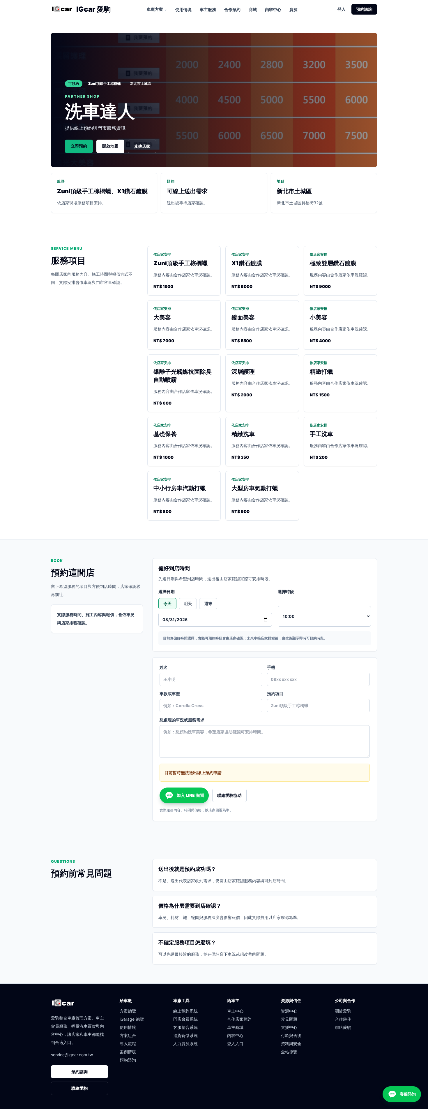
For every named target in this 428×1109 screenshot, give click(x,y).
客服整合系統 (185, 1027)
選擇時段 (286, 591)
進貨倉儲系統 (185, 1035)
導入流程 (128, 1043)
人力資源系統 (185, 1043)
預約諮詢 (364, 9)
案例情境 (128, 1051)
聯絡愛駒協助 (229, 795)
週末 (208, 603)
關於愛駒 (343, 1010)
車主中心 (235, 1010)
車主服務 (208, 9)
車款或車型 (170, 693)
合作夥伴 (343, 1019)
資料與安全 (291, 1043)
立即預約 (79, 145)
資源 (293, 9)
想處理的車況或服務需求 (182, 719)
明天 (188, 603)
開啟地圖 (110, 145)
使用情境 (183, 9)
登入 (341, 9)
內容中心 (273, 9)
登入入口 (235, 1043)
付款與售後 (291, 1035)
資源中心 (289, 1010)
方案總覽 (128, 1010)
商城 (253, 9)
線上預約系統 (185, 1010)
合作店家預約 (239, 1019)
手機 (271, 667)
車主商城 (235, 1027)
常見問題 (289, 1019)
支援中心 (289, 1027)
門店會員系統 (185, 1019)
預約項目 (275, 693)
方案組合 (128, 1035)
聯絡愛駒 (79, 1088)
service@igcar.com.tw (72, 1054)
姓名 (164, 667)
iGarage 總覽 (132, 1019)
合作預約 (232, 9)
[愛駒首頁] (62, 9)
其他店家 (142, 146)
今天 (167, 603)
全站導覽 (289, 1051)
